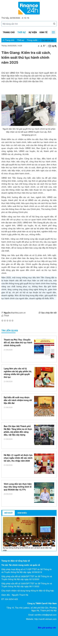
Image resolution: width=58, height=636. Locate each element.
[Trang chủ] (29, 7)
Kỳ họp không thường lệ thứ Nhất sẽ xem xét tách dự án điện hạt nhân (27, 548)
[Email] (49, 45)
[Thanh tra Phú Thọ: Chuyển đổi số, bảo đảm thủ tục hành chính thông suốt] (44, 348)
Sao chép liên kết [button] (49, 312)
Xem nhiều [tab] (22, 513)
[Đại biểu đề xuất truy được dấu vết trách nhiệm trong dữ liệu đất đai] (44, 406)
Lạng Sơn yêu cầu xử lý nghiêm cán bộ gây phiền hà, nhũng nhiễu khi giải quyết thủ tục (18, 372)
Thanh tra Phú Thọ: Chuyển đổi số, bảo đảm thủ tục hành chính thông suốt (18, 342)
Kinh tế (43, 32)
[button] (54, 23)
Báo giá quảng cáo (47, 627)
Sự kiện (33, 32)
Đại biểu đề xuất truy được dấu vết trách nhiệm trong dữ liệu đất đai (18, 400)
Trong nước (32, 40)
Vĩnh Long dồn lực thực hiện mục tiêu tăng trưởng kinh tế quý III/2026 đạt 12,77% (18, 486)
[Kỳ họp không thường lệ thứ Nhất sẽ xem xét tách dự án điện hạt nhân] (29, 531)
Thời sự (21, 32)
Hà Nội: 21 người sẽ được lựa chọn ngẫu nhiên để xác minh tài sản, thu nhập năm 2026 (18, 458)
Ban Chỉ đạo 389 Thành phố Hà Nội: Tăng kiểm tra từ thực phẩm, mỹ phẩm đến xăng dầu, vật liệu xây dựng (18, 430)
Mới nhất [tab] (8, 513)
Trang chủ (9, 32)
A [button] (39, 46)
